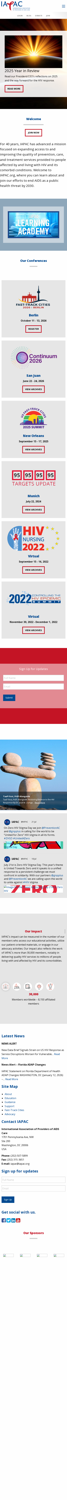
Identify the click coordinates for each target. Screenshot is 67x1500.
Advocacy (10, 1114)
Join (48, 15)
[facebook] (4, 1221)
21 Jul (34, 821)
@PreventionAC (51, 828)
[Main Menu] (63, 6)
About (8, 1094)
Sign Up (8, 1199)
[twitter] (8, 1221)
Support (9, 1106)
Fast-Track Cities (14, 1110)
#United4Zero (21, 838)
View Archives (33, 389)
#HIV (26, 882)
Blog (28, 15)
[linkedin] (13, 1221)
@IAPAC (24, 821)
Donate (38, 15)
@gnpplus (15, 831)
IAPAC (15, 822)
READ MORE (13, 88)
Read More (40, 802)
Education (10, 1098)
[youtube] (18, 1221)
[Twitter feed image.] (33, 845)
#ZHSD (8, 838)
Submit (9, 697)
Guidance (10, 1102)
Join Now (33, 132)
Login (20, 15)
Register (33, 328)
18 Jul (34, 858)
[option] (33, 64)
